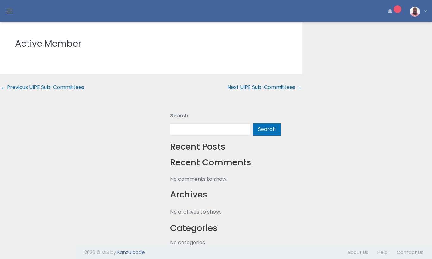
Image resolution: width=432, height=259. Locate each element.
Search (179, 115)
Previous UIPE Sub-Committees (42, 87)
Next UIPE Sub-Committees (264, 87)
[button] (393, 11)
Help (382, 252)
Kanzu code (131, 252)
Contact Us (410, 252)
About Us (357, 252)
